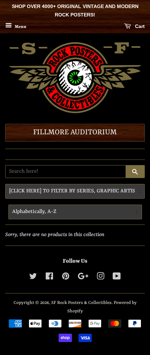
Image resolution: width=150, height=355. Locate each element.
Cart (139, 26)
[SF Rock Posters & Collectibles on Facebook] (49, 278)
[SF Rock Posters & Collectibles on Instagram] (100, 278)
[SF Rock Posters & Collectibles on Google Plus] (83, 278)
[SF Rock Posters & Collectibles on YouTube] (117, 278)
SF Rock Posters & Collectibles (81, 302)
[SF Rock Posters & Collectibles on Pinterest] (65, 278)
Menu (20, 26)
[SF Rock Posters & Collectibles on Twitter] (33, 278)
